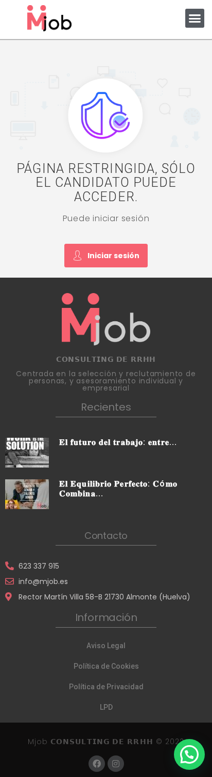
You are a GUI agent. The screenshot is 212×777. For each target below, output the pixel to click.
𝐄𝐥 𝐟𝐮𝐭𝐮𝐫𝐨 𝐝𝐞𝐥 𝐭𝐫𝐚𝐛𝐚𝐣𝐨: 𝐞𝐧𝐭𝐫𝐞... (118, 442)
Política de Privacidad (106, 687)
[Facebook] (97, 763)
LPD (106, 707)
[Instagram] (116, 763)
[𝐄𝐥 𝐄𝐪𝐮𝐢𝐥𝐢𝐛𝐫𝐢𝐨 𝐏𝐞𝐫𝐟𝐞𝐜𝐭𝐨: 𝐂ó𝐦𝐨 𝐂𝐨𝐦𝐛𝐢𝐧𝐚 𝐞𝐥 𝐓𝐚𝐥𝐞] (27, 494)
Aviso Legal (106, 646)
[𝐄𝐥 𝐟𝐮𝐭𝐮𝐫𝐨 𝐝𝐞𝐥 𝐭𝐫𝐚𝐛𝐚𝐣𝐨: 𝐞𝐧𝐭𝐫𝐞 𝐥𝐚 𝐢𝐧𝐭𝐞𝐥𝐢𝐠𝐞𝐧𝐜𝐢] (27, 452)
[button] (195, 18)
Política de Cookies (106, 666)
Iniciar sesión (113, 255)
